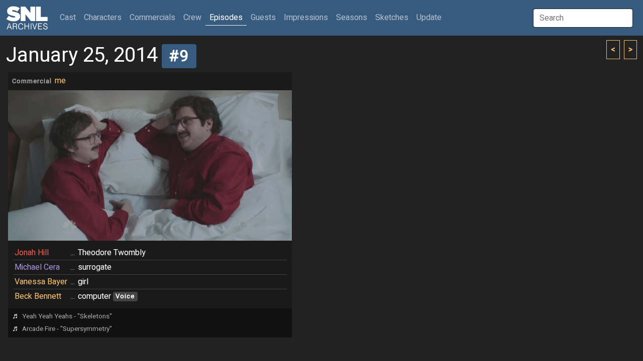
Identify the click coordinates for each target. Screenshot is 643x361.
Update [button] (429, 18)
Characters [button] (103, 18)
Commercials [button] (152, 18)
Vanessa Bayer (41, 282)
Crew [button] (192, 18)
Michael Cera (37, 267)
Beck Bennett (38, 296)
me (60, 81)
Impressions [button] (306, 18)
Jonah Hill (32, 253)
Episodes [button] (226, 18)
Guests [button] (263, 18)
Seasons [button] (351, 18)
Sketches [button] (391, 18)
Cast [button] (70, 17)
